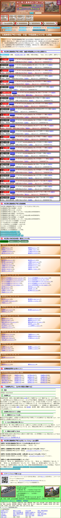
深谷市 (32, 324)
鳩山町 (33, 318)
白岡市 (7, 290)
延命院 (5, 65)
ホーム (31, 13)
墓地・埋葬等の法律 (18, 513)
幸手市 (32, 287)
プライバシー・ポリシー (8, 500)
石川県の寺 (44, 380)
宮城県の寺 (44, 375)
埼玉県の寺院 (22, 30)
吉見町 (33, 348)
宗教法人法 (40, 515)
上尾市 (6, 248)
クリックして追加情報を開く (9, 507)
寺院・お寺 (3, 517)
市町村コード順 (14, 241)
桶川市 (7, 253)
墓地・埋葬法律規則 (43, 510)
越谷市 (7, 271)
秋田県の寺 (5, 377)
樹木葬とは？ (41, 512)
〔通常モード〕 (4, 54)
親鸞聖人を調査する (30, 512)
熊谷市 (7, 269)
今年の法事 (28, 510)
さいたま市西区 (11, 283)
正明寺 (6, 120)
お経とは (3, 513)
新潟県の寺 (18, 380)
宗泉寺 (5, 87)
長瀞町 (7, 309)
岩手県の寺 (31, 375)
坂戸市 (6, 287)
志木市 (32, 288)
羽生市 (7, 320)
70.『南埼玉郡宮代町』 (22, 23)
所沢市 (33, 301)
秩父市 (6, 299)
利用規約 (25, 500)
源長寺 (5, 81)
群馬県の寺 (18, 379)
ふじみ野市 (34, 325)
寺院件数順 (24, 241)
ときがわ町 (8, 301)
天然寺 (6, 159)
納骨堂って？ (16, 515)
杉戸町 (33, 290)
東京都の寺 (44, 379)
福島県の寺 (31, 377)
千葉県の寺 (31, 379)
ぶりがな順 (4, 241)
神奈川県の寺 (5, 380)
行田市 (7, 267)
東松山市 (35, 322)
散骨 (18, 407)
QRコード (43, 476)
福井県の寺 (5, 382)
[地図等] (50, 59)
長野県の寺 (31, 382)
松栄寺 (5, 98)
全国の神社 (23, 27)
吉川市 (7, 348)
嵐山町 (7, 357)
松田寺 (6, 109)
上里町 (33, 262)
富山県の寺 (31, 380)
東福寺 (6, 164)
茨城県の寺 (44, 377)
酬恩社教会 (6, 92)
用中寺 (6, 192)
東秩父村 (9, 322)
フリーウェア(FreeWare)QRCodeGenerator (29, 480)
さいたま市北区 (37, 279)
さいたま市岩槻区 (13, 278)
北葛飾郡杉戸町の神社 (53, 27)
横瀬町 (33, 347)
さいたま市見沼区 (38, 285)
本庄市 (7, 327)
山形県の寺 (18, 377)
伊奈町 (6, 249)
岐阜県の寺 (44, 382)
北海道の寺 (5, 375)
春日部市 (7, 260)
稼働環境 (19, 500)
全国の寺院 (8, 30)
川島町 (7, 265)
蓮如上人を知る (17, 510)
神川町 (7, 262)
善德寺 (6, 126)
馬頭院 (6, 170)
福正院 (6, 175)
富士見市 (7, 325)
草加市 (6, 292)
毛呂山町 (8, 340)
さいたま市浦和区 (38, 278)
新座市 (6, 311)
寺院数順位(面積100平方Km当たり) (10, 235)
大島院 (6, 148)
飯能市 (33, 320)
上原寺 (6, 115)
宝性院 (6, 181)
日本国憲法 (3, 515)
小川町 (33, 251)
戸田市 (5, 302)
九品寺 (5, 76)
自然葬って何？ (5, 510)
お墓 (25, 398)
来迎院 (6, 197)
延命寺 (5, 70)
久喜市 (32, 267)
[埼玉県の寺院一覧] (20, 54)
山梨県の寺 (18, 382)
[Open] (12, 59)
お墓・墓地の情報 (42, 513)
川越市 (33, 264)
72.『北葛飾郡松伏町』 (35, 23)
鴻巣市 (33, 269)
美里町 (7, 336)
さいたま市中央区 (39, 281)
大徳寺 (6, 153)
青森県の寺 (18, 375)
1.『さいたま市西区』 (8, 23)
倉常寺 (6, 137)
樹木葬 (29, 407)
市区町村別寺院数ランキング (8, 231)
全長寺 (6, 131)
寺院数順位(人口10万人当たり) (9, 233)
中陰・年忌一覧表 (29, 515)
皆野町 (33, 336)
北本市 (33, 265)
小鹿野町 (7, 251)
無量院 (6, 186)
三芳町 (33, 338)
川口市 (7, 264)
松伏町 (7, 334)
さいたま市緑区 (38, 283)
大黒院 (6, 142)
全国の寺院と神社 (7, 27)
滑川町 (33, 309)
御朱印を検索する (29, 513)
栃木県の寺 (5, 379)
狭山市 (6, 288)
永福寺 (5, 59)
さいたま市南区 (11, 285)
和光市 (6, 364)
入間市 (32, 249)
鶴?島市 (34, 299)
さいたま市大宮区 (13, 279)
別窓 (18, 231)
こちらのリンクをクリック (33, 450)
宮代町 (7, 338)
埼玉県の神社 (37, 27)
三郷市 (32, 334)
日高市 (6, 324)
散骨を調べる (4, 512)
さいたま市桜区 (11, 281)
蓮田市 (6, 318)
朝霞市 (32, 248)
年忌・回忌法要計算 (18, 512)
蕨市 (32, 364)
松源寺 (5, 104)
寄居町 (7, 350)
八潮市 (6, 347)
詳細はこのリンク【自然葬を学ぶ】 (10, 437)
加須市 (32, 260)
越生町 (33, 253)
